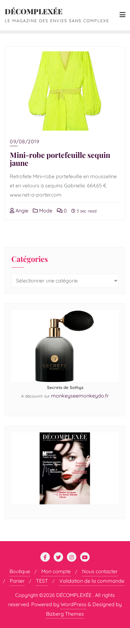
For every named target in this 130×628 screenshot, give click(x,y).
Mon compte (56, 571)
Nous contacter (100, 571)
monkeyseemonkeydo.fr (80, 395)
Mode (45, 210)
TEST (42, 581)
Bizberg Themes (65, 614)
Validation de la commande (91, 581)
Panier (17, 581)
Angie (21, 210)
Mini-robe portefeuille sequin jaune (60, 159)
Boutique (19, 571)
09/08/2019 (24, 141)
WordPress (73, 604)
